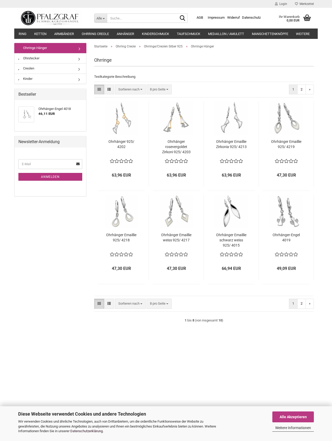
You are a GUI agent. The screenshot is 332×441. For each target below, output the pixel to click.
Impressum (216, 17)
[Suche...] (183, 18)
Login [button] (282, 4)
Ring (22, 34)
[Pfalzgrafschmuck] (52, 18)
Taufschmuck (188, 34)
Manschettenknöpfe (270, 34)
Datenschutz (251, 17)
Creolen (28, 68)
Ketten (40, 34)
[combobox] (130, 90)
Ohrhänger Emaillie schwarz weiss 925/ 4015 (231, 240)
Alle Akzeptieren (293, 417)
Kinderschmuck (155, 34)
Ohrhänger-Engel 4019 (286, 237)
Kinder (27, 79)
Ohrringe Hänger (34, 48)
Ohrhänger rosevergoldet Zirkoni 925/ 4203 (176, 146)
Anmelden (50, 177)
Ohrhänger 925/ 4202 (121, 144)
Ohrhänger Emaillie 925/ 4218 (121, 237)
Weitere (303, 34)
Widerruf (233, 17)
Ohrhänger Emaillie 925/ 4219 (286, 144)
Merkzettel (306, 4)
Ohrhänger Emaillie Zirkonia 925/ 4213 (231, 144)
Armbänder (64, 34)
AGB (200, 17)
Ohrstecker (30, 58)
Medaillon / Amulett (226, 34)
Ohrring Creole (95, 34)
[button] (99, 90)
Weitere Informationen (293, 428)
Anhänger (125, 34)
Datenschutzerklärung (86, 431)
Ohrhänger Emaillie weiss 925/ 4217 (176, 237)
